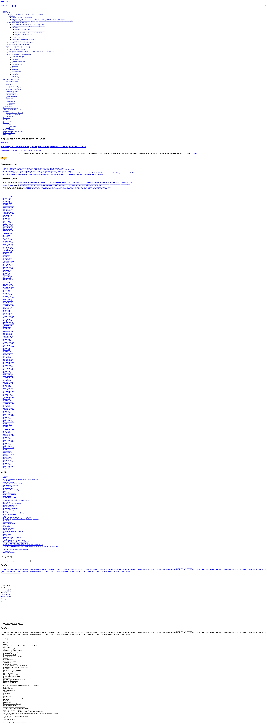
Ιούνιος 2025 (6, 218)
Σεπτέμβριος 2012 (8, 383)
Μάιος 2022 (6, 275)
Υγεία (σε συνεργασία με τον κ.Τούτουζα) (15, 549)
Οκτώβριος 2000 (8, 462)
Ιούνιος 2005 (6, 431)
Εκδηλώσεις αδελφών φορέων (12, 503)
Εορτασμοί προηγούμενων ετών (12, 510)
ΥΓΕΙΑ (108, 571)
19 (4, 594)
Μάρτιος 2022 (7, 278)
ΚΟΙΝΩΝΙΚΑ (249, 569)
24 (1, 596)
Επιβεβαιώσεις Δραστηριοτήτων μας (14, 513)
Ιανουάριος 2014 (8, 374)
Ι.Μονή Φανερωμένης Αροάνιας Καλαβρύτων (17, 517)
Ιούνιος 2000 (6, 463)
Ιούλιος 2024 (6, 235)
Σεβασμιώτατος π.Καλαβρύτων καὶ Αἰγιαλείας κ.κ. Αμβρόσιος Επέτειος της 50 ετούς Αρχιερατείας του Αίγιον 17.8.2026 (39, 170)
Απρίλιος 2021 (7, 295)
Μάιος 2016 (6, 356)
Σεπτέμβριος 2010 (8, 397)
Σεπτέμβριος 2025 (8, 214)
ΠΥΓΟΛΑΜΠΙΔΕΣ (60, 571)
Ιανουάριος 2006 (8, 428)
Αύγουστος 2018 (7, 338)
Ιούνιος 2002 (6, 449)
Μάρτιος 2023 (7, 259)
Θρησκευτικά (35, 150)
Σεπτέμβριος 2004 (8, 436)
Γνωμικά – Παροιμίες (9, 494)
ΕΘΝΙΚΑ (123, 569)
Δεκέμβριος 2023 (8, 246)
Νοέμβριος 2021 (7, 284)
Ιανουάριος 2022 (8, 281)
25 (3, 596)
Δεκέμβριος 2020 (8, 301)
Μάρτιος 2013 (7, 380)
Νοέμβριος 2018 (7, 334)
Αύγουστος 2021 (7, 289)
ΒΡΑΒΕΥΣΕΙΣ (68, 569)
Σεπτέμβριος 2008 (8, 410)
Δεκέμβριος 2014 (8, 368)
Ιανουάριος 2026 (8, 207)
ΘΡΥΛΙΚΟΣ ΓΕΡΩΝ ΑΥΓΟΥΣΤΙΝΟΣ (224, 569)
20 (6, 594)
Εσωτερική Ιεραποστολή (10, 514)
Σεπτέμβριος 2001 (8, 454)
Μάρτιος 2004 (7, 439)
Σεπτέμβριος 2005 (8, 429)
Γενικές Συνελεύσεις (9, 493)
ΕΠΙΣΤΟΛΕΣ (202, 569)
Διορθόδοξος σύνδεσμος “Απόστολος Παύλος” (16, 500)
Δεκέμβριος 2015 (8, 359)
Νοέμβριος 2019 (7, 321)
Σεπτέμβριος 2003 (8, 442)
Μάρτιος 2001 (7, 457)
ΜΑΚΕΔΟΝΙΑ (254, 569)
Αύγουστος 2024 (7, 233)
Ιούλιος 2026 (6, 198)
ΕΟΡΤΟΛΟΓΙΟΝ (5, 156)
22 (9, 594)
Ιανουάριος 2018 (8, 344)
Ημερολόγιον (26, 150)
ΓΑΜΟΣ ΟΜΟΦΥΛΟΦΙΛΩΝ (88, 569)
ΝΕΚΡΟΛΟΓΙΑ (262, 569)
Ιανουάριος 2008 (8, 414)
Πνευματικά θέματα (9, 539)
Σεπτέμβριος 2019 (8, 324)
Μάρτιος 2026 (7, 204)
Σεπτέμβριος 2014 (8, 370)
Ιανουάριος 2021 (8, 299)
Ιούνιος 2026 (6, 200)
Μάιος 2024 (6, 238)
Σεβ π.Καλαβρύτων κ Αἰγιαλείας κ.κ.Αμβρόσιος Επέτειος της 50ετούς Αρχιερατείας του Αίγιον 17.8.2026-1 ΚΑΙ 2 (37, 171)
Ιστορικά (6, 520)
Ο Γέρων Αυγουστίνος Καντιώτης (13, 531)
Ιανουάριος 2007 (8, 420)
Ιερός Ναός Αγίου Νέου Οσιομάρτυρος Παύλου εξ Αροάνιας (21, 519)
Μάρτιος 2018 (7, 341)
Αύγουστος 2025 (7, 215)
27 (6, 596)
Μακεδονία (6, 526)
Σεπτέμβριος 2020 (8, 305)
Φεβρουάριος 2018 (8, 342)
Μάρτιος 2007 (7, 419)
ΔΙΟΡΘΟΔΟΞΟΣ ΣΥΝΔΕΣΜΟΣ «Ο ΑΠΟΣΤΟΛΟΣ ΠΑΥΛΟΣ (107, 569)
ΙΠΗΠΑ (239, 569)
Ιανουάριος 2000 (8, 466)
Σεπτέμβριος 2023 (8, 250)
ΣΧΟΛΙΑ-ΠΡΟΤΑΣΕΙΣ (73, 571)
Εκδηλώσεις (6, 502)
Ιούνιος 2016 (6, 354)
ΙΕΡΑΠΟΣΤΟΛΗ (234, 569)
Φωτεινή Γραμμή (8, 5)
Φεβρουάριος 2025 (8, 224)
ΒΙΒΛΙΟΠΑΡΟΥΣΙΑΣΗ (51, 569)
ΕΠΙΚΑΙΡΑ (195, 569)
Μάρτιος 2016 (7, 357)
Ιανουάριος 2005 (8, 434)
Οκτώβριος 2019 (8, 322)
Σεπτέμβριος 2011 (8, 391)
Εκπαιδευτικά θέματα (10, 505)
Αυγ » (6, 600)
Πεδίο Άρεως (7, 534)
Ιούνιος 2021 (6, 292)
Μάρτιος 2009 (7, 406)
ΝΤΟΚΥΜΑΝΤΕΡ (4, 571)
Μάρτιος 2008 (7, 413)
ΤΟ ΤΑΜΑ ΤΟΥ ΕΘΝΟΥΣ (100, 571)
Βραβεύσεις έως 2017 (9, 488)
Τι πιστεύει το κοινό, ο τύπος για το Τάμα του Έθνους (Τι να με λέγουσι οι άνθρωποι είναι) (30, 546)
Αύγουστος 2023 (7, 252)
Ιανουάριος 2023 (8, 263)
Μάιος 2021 (6, 293)
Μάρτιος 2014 (7, 373)
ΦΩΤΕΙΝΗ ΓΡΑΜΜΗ (9, 552)
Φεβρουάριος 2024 (8, 243)
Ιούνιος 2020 (6, 310)
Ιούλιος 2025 (6, 217)
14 (7, 593)
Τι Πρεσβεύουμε (8, 548)
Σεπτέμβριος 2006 (8, 422)
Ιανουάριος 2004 (8, 440)
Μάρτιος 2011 (7, 394)
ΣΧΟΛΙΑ (66, 571)
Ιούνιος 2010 (6, 399)
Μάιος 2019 (6, 328)
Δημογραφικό (7, 496)
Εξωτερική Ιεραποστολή (10, 508)
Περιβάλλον (7, 536)
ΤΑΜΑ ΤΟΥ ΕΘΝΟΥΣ (86, 571)
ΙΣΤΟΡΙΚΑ (244, 569)
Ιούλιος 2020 (6, 308)
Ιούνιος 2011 (6, 393)
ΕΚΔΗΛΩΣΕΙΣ (141, 569)
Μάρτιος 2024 (7, 241)
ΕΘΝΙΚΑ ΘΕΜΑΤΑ (131, 569)
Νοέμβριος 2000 (7, 460)
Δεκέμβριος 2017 (8, 345)
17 (1, 594)
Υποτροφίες (6, 551)
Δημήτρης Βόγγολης (9, 185)
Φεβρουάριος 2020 (8, 316)
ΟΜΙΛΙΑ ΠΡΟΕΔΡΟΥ (11, 571)
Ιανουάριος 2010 (8, 402)
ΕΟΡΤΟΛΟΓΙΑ (173, 569)
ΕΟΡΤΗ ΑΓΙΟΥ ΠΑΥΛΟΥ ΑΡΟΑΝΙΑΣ (163, 569)
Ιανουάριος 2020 (8, 318)
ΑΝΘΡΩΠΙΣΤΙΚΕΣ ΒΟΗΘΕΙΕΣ (38, 569)
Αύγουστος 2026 (7, 197)
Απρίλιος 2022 (7, 276)
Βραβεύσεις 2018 (8, 487)
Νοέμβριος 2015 (7, 361)
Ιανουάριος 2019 (8, 331)
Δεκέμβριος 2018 (8, 333)
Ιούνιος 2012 (6, 385)
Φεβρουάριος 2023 (8, 261)
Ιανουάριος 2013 (8, 382)
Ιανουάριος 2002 (8, 452)
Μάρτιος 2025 (7, 223)
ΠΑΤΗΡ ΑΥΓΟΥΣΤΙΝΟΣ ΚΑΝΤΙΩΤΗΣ (22, 571)
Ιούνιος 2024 (6, 236)
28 (7, 596)
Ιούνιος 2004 (6, 437)
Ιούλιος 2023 (6, 253)
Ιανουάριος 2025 (8, 226)
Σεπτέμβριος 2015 (8, 362)
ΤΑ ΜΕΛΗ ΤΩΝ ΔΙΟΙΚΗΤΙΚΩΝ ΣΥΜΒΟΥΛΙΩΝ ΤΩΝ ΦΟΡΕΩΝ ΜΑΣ (23, 545)
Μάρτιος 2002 (7, 451)
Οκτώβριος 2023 (8, 249)
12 (4, 593)
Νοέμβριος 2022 (7, 266)
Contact (5, 476)
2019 (1, 569)
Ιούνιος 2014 (6, 371)
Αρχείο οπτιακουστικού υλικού (12, 484)
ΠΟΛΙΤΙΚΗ (44, 571)
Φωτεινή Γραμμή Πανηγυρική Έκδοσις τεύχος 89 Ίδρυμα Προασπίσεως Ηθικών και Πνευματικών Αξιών (34, 168)
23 (10, 594)
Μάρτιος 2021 (7, 296)
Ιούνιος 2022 (6, 273)
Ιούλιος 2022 (6, 272)
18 (3, 594)
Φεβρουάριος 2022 (8, 279)
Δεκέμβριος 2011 (8, 390)
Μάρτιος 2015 (7, 365)
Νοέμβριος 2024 (7, 229)
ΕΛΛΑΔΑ (152, 569)
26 (4, 596)
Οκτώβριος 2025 (8, 212)
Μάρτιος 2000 (7, 465)
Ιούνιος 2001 (6, 455)
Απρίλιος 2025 (7, 221)
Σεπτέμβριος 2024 (8, 232)
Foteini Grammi (7, 150)
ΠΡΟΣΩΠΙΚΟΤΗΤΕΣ (52, 571)
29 (9, 596)
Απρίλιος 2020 (7, 313)
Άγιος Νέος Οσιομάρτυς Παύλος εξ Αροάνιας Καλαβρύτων (21, 479)
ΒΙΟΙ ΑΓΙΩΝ (62, 569)
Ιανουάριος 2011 (8, 396)
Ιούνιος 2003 (6, 443)
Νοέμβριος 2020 (7, 302)
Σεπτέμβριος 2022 (8, 269)
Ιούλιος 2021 (6, 290)
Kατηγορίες (4, 561)
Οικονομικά (6, 533)
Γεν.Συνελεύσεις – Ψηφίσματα (12, 490)
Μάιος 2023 (6, 256)
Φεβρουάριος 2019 (8, 330)
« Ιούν (2, 600)
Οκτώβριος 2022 (8, 267)
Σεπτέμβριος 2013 (8, 377)
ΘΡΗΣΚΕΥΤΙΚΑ (213, 569)
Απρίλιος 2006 (7, 425)
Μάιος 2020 (6, 312)
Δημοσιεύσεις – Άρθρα (10, 497)
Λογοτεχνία (6, 525)
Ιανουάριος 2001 (8, 459)
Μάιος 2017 (6, 350)
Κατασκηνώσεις (8, 522)
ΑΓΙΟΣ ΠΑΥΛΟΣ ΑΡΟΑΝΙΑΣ (21, 569)
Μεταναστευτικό (8, 528)
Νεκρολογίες (7, 530)
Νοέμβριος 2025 (7, 210)
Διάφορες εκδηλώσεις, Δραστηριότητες (15, 499)
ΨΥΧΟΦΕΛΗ (122, 571)
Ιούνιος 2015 (6, 364)
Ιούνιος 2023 (6, 255)
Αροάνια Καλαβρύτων (10, 482)
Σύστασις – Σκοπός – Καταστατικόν (14, 540)
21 (7, 594)
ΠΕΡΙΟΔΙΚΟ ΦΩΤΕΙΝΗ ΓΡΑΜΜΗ (35, 571)
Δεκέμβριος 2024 (8, 227)
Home (5, 477)
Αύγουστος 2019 (7, 325)
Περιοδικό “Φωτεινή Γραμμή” (12, 537)
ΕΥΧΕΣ (207, 569)
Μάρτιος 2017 (7, 351)
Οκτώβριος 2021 (8, 285)
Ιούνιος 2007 (6, 417)
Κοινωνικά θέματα (9, 523)
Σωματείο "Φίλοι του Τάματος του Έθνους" (16, 543)
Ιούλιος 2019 (6, 327)
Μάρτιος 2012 (7, 387)
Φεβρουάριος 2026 (8, 206)
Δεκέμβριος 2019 (8, 319)
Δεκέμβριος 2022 (8, 264)
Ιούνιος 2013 (6, 379)
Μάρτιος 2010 (7, 400)
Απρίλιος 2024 (7, 240)
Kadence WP (31, 722)
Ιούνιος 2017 (6, 348)
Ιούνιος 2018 (6, 339)
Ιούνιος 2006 (6, 423)
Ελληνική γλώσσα (8, 507)
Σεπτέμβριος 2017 (8, 347)
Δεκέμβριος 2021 (8, 282)
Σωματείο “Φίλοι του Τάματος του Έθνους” (16, 542)
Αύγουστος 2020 (7, 307)
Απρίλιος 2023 (7, 258)
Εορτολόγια (6, 511)
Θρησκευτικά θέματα (9, 516)
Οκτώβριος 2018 (8, 336)
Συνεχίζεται (197, 153)
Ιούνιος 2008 (6, 411)
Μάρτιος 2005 (7, 432)
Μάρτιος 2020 (7, 315)
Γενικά (5, 491)
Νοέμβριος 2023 (7, 247)
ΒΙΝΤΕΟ (57, 569)
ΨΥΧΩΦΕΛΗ (128, 571)
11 (3, 593)
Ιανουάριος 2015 (8, 367)
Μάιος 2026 (6, 201)
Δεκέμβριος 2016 (8, 353)
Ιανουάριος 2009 (8, 408)
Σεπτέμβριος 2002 (8, 448)
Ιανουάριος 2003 (8, 446)
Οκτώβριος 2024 (8, 230)
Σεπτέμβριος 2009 (8, 403)
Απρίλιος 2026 (7, 203)
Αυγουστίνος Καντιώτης (10, 485)
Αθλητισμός (6, 481)
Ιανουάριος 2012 (8, 388)
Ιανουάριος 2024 (8, 244)
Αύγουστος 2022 (7, 270)
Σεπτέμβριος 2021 (8, 287)
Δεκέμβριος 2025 (8, 209)
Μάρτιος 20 (6, 468)
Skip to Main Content (6, 1)
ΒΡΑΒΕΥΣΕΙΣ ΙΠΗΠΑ (77, 569)
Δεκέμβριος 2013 (8, 376)
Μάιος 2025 (6, 220)
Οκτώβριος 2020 (8, 304)
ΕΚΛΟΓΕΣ (148, 569)
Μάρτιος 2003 (7, 445)
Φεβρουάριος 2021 (8, 298)
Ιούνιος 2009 (6, 405)
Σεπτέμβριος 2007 (8, 416)
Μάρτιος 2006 (7, 426)
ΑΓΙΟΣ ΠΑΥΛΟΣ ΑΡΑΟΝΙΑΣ (8, 569)
